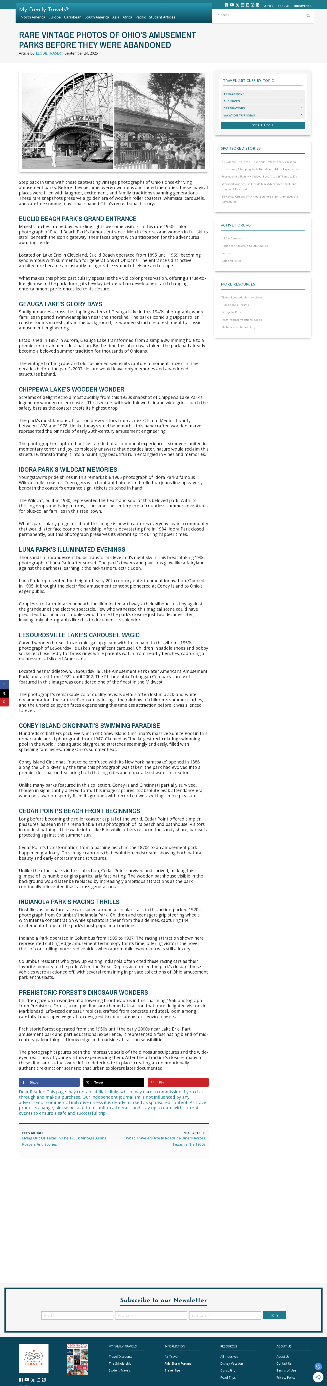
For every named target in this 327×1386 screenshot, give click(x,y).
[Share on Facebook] (4, 684)
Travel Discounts (120, 1356)
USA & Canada (231, 239)
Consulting (227, 1370)
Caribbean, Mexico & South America (245, 246)
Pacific (140, 17)
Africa (127, 17)
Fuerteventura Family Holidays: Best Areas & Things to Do (259, 177)
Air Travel (171, 1356)
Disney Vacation (231, 1363)
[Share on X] (4, 693)
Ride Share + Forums (235, 305)
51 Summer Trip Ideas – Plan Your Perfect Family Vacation (259, 162)
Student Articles (162, 17)
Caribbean (72, 17)
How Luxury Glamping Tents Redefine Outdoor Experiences (260, 169)
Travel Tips (172, 1370)
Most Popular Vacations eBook (242, 320)
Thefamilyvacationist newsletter (242, 298)
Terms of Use (286, 1370)
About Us (283, 1356)
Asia (115, 17)
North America (33, 17)
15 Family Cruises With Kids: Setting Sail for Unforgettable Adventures (260, 199)
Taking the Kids (231, 312)
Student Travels (120, 1370)
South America (97, 17)
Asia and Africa (231, 261)
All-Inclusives (229, 1356)
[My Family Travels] (33, 1358)
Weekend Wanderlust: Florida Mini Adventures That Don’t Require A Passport (259, 186)
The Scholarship (120, 1363)
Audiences (232, 101)
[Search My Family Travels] (308, 16)
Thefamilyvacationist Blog (238, 327)
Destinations (234, 108)
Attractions (234, 94)
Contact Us (284, 1363)
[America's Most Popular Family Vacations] (77, 1359)
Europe (226, 253)
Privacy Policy (286, 1377)
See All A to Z (263, 125)
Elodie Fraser (48, 53)
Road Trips (228, 1377)
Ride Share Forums (178, 1363)
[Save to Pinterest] (4, 702)
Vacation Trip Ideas (239, 115)
